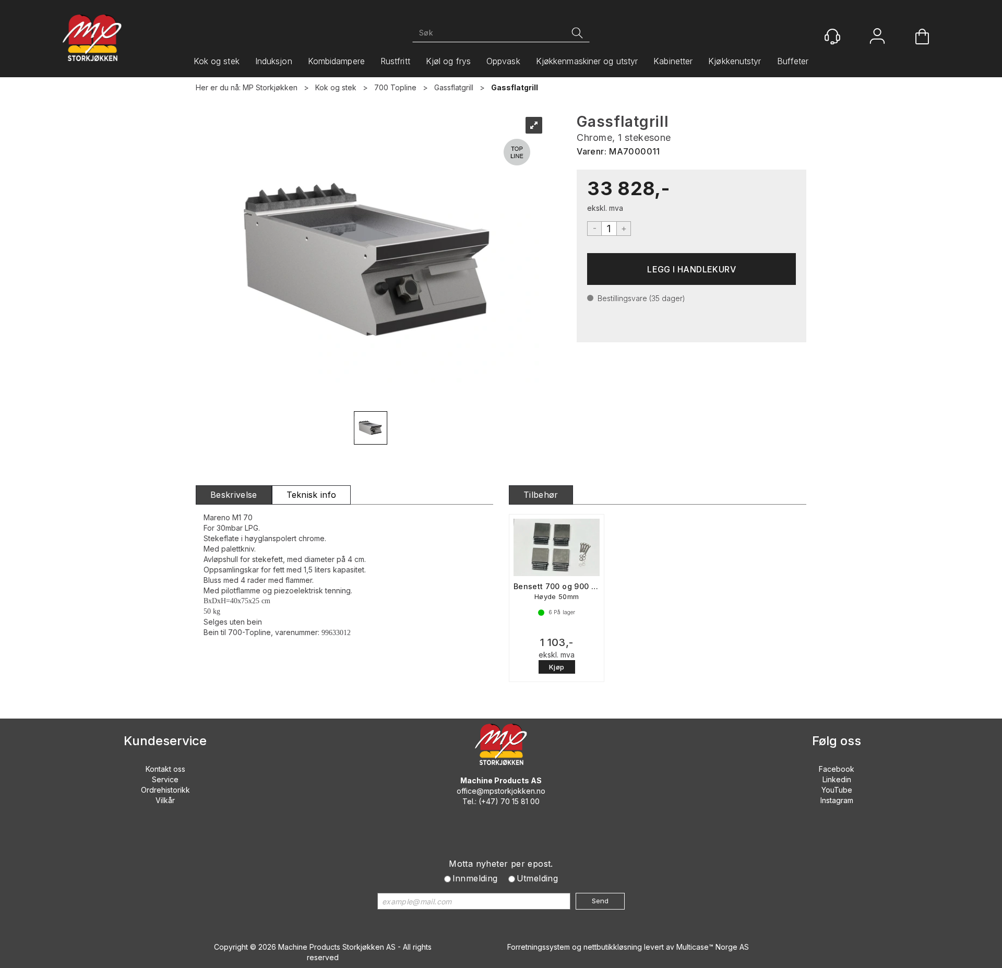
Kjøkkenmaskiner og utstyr (587, 61)
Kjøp (691, 269)
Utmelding (537, 878)
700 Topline (395, 87)
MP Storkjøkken (270, 87)
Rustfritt (395, 61)
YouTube (836, 789)
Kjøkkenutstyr (734, 61)
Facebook (836, 768)
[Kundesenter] (832, 36)
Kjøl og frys (448, 61)
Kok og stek (217, 61)
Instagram (836, 800)
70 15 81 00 (520, 801)
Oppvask (503, 61)
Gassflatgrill (453, 87)
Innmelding (475, 878)
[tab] (234, 495)
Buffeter (793, 61)
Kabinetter (673, 61)
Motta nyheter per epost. (501, 863)
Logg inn (877, 37)
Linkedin (836, 779)
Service (165, 779)
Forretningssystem (538, 946)
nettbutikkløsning (612, 946)
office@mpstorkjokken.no (501, 790)
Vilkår (165, 800)
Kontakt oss (165, 768)
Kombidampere (336, 61)
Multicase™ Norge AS (712, 946)
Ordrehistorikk (165, 789)
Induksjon (273, 61)
